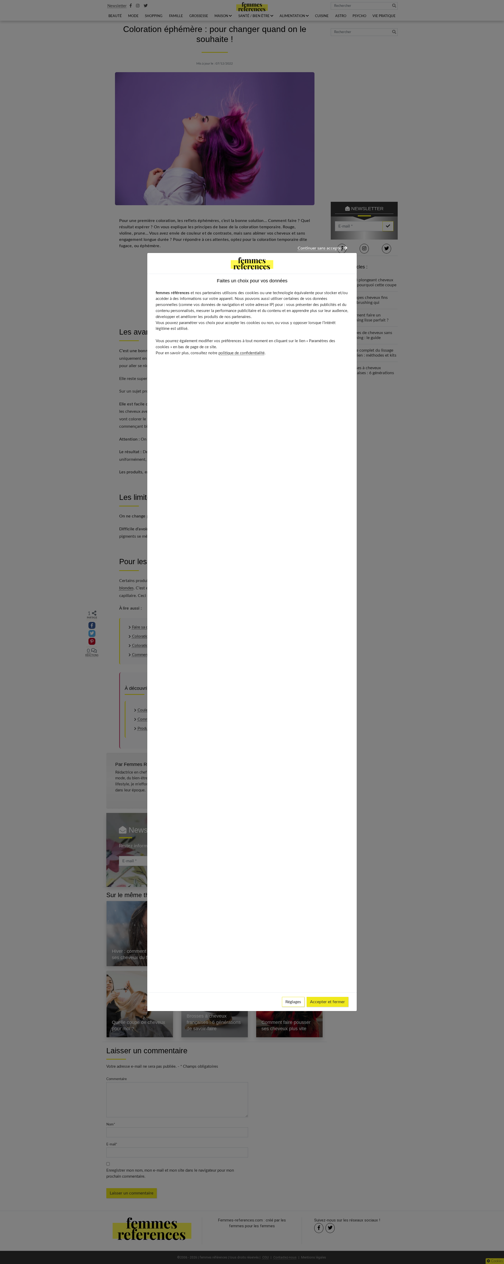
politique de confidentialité (241, 353)
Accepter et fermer (327, 1002)
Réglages (293, 1002)
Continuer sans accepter (321, 248)
